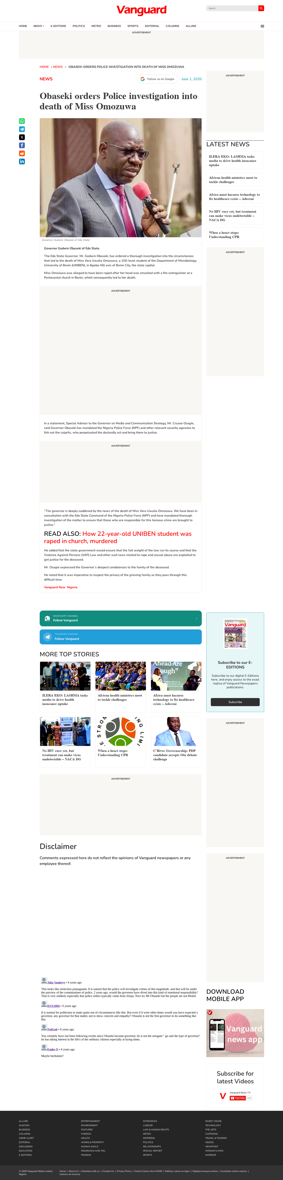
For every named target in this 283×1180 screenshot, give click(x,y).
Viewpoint (211, 1146)
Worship (210, 1155)
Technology (213, 1125)
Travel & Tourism (216, 1138)
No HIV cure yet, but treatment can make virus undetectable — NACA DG (232, 215)
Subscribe (235, 702)
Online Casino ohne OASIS (148, 1171)
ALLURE (191, 26)
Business (114, 26)
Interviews (150, 1121)
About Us (74, 1171)
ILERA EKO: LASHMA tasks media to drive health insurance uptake (232, 160)
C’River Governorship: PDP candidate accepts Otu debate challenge (175, 754)
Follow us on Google (160, 79)
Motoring (149, 1138)
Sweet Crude (213, 1121)
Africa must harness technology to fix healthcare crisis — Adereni (234, 196)
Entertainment (90, 1121)
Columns (172, 26)
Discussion (26, 1146)
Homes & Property (92, 1142)
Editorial (152, 26)
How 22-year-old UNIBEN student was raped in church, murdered (118, 537)
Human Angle (89, 1146)
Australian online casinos (233, 1171)
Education (25, 1150)
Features (87, 1129)
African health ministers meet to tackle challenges (233, 179)
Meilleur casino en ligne (177, 1171)
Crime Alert (26, 1138)
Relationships (152, 1146)
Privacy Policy (124, 1171)
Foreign (86, 1133)
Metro (96, 26)
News (37, 26)
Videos (209, 1142)
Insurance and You (93, 1150)
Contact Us (108, 1171)
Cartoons (211, 1133)
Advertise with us (90, 1171)
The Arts (210, 1129)
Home (23, 26)
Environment (89, 1125)
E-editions (58, 26)
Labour (148, 1125)
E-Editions (25, 1155)
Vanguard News (141, 10)
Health (85, 1138)
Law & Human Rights (156, 1129)
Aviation (24, 1125)
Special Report (152, 1150)
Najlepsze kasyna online (205, 1171)
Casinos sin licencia (69, 1174)
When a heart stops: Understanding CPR (224, 234)
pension (86, 1155)
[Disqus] (121, 925)
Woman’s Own (214, 1150)
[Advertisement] (121, 351)
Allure (23, 1121)
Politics (79, 26)
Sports (132, 26)
